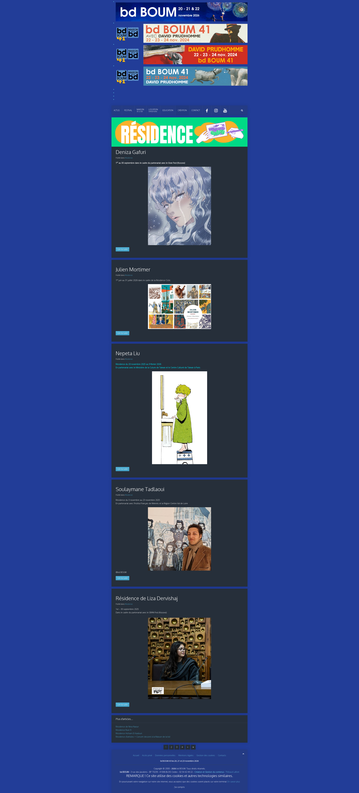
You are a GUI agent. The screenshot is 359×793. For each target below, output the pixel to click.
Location (153, 110)
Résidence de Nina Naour (127, 726)
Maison (140, 110)
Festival (128, 110)
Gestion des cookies (205, 755)
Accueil (136, 755)
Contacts (222, 755)
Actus (117, 110)
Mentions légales (186, 755)
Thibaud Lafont (217, 772)
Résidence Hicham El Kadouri (129, 733)
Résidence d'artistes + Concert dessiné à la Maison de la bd (143, 736)
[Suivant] (187, 747)
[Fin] (193, 747)
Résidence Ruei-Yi (123, 730)
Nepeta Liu (128, 353)
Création (182, 110)
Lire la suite (122, 249)
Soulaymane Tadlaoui (140, 489)
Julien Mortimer (133, 269)
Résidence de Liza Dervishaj (147, 598)
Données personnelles (165, 755)
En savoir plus (233, 781)
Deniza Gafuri (131, 152)
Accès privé (147, 755)
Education (168, 110)
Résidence (129, 158)
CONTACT (195, 110)
